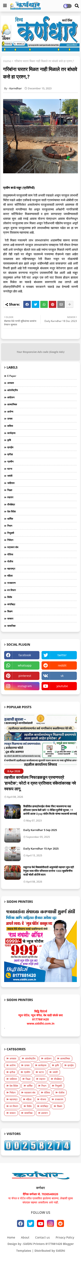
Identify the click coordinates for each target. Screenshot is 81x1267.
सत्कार (10, 618)
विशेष (9, 597)
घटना (9, 468)
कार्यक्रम (11, 433)
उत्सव (9, 418)
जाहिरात (11, 483)
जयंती (9, 475)
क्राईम (10, 447)
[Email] (61, 304)
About (25, 1237)
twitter (62, 655)
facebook (24, 655)
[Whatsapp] (44, 304)
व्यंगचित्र (11, 604)
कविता (10, 426)
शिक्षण (9, 611)
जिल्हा (9, 490)
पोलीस (10, 561)
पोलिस (10, 554)
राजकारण (11, 583)
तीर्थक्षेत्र (11, 504)
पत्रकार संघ (12, 547)
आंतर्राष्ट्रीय (12, 390)
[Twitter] (35, 304)
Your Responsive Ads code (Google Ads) (40, 352)
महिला (10, 575)
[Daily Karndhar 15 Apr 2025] (12, 854)
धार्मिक (10, 518)
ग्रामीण (10, 461)
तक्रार (10, 497)
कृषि (9, 440)
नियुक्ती (10, 533)
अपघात (10, 383)
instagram (25, 686)
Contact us (42, 1237)
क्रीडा (10, 454)
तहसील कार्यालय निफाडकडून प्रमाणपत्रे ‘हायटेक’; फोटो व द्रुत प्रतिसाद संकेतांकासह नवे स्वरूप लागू (40, 783)
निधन (9, 525)
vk (62, 676)
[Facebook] (27, 304)
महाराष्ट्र (11, 568)
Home (7, 61)
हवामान (44, 1113)
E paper (11, 376)
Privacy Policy (65, 1237)
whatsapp (25, 665)
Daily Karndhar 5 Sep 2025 (40, 830)
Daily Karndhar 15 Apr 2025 (41, 848)
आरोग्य (10, 411)
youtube (62, 686)
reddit (62, 665)
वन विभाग (11, 590)
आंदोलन (11, 397)
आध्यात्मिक (12, 404)
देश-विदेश (11, 511)
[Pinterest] (52, 304)
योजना (43, 1099)
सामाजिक (11, 626)
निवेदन (10, 540)
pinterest (24, 676)
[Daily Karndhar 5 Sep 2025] (12, 835)
